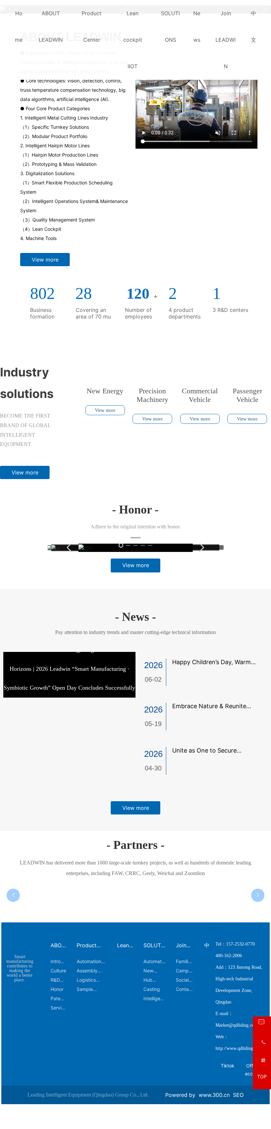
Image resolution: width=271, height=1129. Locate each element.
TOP (262, 1076)
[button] (127, 161)
